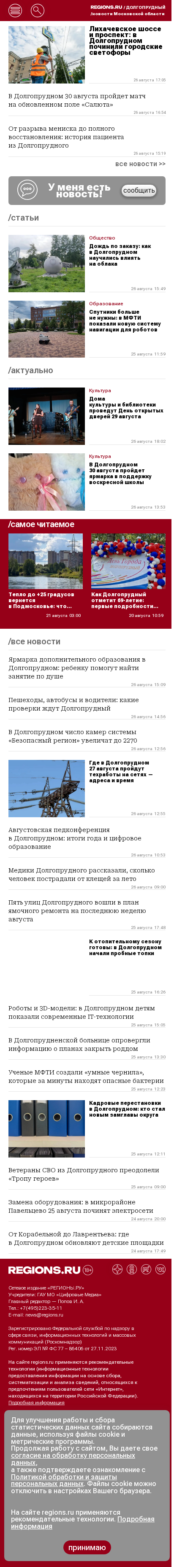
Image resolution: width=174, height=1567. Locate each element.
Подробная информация (36, 1402)
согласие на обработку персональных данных (73, 1459)
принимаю (87, 1547)
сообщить (139, 190)
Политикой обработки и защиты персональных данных (64, 1480)
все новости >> (140, 164)
